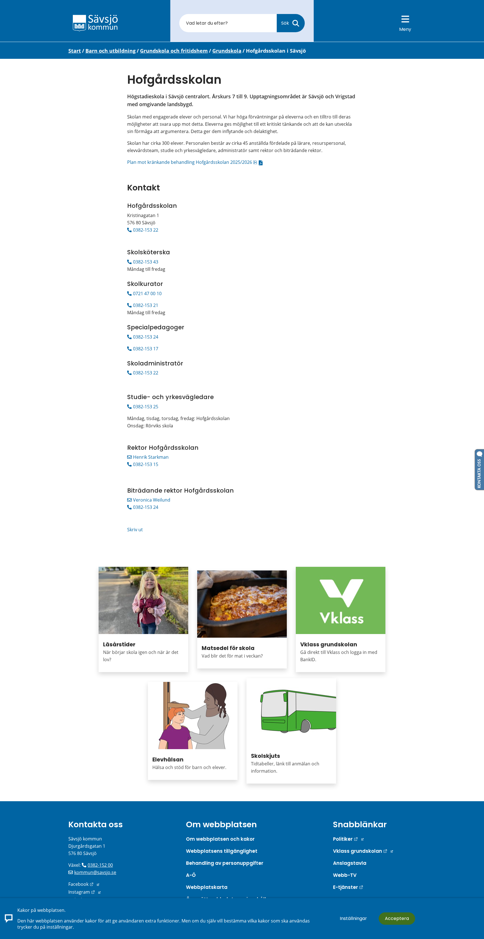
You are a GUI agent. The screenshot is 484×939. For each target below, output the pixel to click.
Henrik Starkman (151, 457)
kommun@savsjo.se (95, 872)
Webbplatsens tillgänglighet (221, 851)
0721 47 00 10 (147, 293)
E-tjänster (348, 887)
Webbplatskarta (206, 887)
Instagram (84, 892)
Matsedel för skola (228, 648)
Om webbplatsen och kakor (220, 839)
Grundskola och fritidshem (174, 50)
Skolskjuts (265, 756)
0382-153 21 (145, 305)
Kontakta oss (95, 824)
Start (74, 50)
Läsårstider (119, 644)
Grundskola (226, 50)
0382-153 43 (145, 262)
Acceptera (397, 918)
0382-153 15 (145, 464)
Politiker (348, 839)
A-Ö (191, 875)
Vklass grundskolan (328, 644)
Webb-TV (345, 875)
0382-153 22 (145, 230)
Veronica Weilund (151, 500)
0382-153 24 (146, 337)
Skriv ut (135, 529)
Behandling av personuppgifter (224, 863)
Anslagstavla (349, 863)
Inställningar (353, 918)
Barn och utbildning (110, 50)
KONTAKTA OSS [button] (479, 472)
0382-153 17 (145, 349)
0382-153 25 (145, 407)
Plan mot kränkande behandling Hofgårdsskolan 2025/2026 (196, 162)
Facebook (83, 884)
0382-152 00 (100, 865)
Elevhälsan (167, 759)
